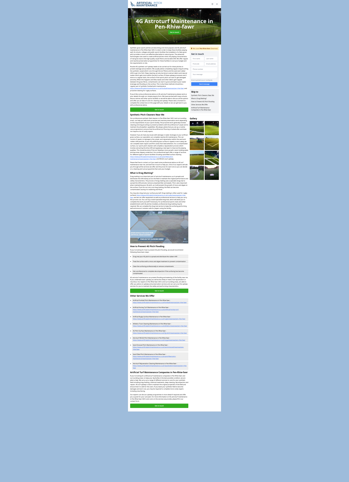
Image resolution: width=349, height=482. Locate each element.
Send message (204, 84)
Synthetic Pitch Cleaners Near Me (202, 95)
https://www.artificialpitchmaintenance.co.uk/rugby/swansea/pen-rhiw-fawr (159, 319)
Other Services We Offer (199, 105)
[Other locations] (212, 4)
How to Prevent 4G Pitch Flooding (202, 101)
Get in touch (174, 32)
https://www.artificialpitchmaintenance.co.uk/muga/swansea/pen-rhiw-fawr (159, 340)
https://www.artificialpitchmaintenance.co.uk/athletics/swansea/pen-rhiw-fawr (160, 326)
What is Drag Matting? (199, 98)
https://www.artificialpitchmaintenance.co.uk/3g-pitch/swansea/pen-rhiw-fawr (160, 333)
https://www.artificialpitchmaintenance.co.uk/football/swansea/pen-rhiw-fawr (157, 88)
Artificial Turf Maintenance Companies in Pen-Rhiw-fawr (201, 109)
